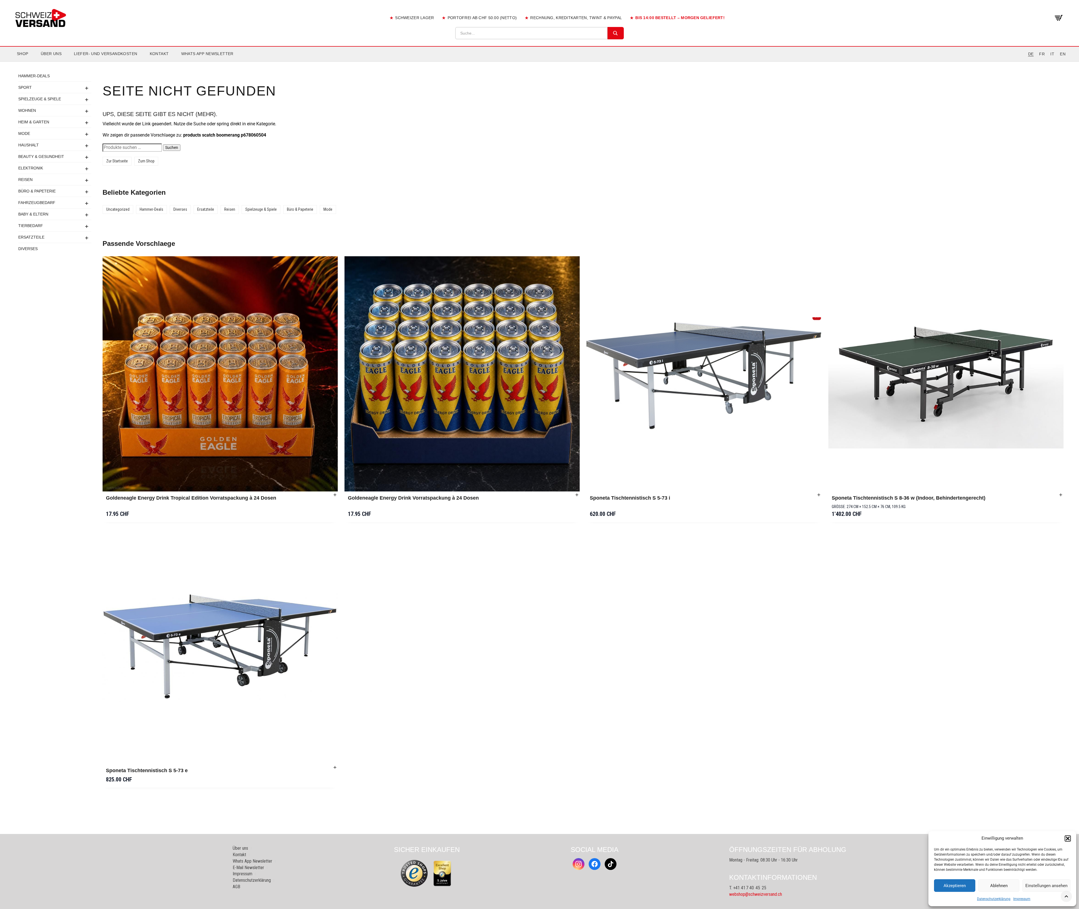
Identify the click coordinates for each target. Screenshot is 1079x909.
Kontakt (159, 53)
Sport (25, 87)
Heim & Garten (33, 122)
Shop (22, 53)
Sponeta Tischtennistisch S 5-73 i (630, 498)
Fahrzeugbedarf (36, 202)
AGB (236, 886)
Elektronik (30, 168)
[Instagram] (578, 864)
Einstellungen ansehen (1046, 885)
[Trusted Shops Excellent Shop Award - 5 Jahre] (442, 873)
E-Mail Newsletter (248, 867)
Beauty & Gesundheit (41, 156)
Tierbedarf (30, 225)
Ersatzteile (31, 237)
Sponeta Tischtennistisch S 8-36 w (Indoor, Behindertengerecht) (908, 498)
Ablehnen (999, 885)
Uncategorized (118, 209)
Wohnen (27, 110)
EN (1063, 54)
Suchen (171, 147)
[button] (1068, 838)
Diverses (28, 248)
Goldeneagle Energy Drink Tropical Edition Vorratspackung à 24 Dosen (191, 498)
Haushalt (28, 145)
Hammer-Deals (34, 76)
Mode (24, 133)
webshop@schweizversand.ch (755, 894)
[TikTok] (610, 864)
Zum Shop (146, 161)
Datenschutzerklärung (993, 899)
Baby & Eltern (33, 214)
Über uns (51, 53)
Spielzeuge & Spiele (39, 99)
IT (1052, 54)
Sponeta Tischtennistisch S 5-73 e (147, 770)
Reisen (25, 179)
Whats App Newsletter (207, 53)
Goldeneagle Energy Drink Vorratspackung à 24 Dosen (413, 498)
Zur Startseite (117, 161)
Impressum (1021, 899)
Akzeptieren (955, 885)
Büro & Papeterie (37, 191)
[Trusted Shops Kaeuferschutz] (414, 873)
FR (1042, 54)
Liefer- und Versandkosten (105, 53)
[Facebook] (594, 864)
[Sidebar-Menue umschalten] (539, 61)
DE (1031, 54)
